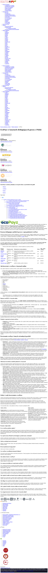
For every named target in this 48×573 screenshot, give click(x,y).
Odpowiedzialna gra (6, 531)
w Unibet (22, 236)
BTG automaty (8, 9)
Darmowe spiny (8, 27)
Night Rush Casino (3, 261)
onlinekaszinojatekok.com (5, 567)
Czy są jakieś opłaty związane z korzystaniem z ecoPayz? (17, 214)
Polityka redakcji (6, 532)
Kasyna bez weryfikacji (7, 518)
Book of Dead (5, 505)
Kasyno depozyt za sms (7, 517)
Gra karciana (7, 23)
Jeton (6, 44)
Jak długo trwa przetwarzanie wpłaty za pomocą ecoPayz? (18, 216)
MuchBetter (7, 51)
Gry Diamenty (7, 18)
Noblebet (4, 542)
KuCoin (6, 57)
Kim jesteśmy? (5, 533)
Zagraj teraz (2, 141)
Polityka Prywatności (7, 529)
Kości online (7, 16)
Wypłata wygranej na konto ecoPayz (14, 204)
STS (3, 545)
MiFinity (6, 33)
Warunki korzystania (6, 530)
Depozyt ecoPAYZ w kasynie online (14, 203)
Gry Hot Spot (7, 13)
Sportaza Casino (2, 256)
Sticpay (6, 43)
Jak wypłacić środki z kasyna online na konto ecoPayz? (17, 217)
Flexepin (6, 62)
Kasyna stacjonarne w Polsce (8, 516)
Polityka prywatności (10, 571)
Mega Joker (5, 507)
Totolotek (4, 541)
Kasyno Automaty (6, 4)
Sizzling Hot (5, 506)
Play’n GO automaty (9, 7)
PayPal (6, 40)
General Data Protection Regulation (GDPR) (25, 570)
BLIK (6, 36)
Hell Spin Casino (2, 252)
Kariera (4, 535)
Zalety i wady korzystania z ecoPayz (12, 206)
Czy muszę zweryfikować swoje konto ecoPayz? (16, 213)
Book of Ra (5, 508)
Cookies (4, 534)
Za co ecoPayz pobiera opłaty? (13, 208)
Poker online (7, 22)
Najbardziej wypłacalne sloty (8, 515)
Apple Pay (7, 59)
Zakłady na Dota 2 (6, 522)
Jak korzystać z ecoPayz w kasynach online (13, 202)
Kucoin (4, 192)
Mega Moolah (5, 504)
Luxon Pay (7, 63)
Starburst (4, 510)
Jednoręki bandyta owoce (10, 14)
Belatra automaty (8, 8)
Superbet (4, 540)
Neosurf (6, 39)
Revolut (6, 107)
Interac (6, 48)
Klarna (6, 38)
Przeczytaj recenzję (8, 141)
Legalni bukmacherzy (6, 538)
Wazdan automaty (8, 10)
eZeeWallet (7, 49)
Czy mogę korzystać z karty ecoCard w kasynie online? (17, 218)
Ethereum (7, 32)
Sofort (6, 50)
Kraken (6, 56)
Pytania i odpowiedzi (12, 207)
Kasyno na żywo (6, 24)
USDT (6, 31)
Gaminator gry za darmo (9, 5)
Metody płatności (6, 30)
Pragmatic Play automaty (9, 6)
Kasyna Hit (5, 524)
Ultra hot (4, 509)
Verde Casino (3, 258)
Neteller (6, 61)
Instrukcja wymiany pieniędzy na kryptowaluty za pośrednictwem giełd (19, 200)
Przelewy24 (7, 47)
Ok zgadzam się (3, 571)
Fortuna (4, 543)
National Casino (4, 253)
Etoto (4, 544)
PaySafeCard (7, 41)
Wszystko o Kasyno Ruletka (10, 15)
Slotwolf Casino (4, 263)
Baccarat (6, 12)
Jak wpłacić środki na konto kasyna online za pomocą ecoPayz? (18, 215)
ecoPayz (6, 37)
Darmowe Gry (5, 11)
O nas (4, 536)
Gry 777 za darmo (8, 17)
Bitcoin (6, 35)
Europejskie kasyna (6, 519)
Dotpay (6, 34)
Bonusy (4, 25)
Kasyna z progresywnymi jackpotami (12, 29)
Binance (6, 54)
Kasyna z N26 (7, 58)
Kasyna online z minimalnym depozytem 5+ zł (11, 514)
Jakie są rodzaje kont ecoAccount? (14, 210)
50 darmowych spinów (11, 28)
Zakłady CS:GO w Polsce (7, 521)
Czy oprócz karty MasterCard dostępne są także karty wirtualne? (18, 209)
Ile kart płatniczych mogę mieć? (13, 211)
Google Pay (7, 60)
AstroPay (7, 52)
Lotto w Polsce (5, 523)
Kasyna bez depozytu (9, 26)
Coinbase (7, 55)
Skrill (6, 42)
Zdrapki (6, 21)
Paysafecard (44, 349)
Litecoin (6, 53)
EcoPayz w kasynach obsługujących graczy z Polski (12, 199)
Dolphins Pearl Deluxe (7, 503)
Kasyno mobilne (6, 520)
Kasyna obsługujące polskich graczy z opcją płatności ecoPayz (16, 201)
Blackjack (7, 20)
